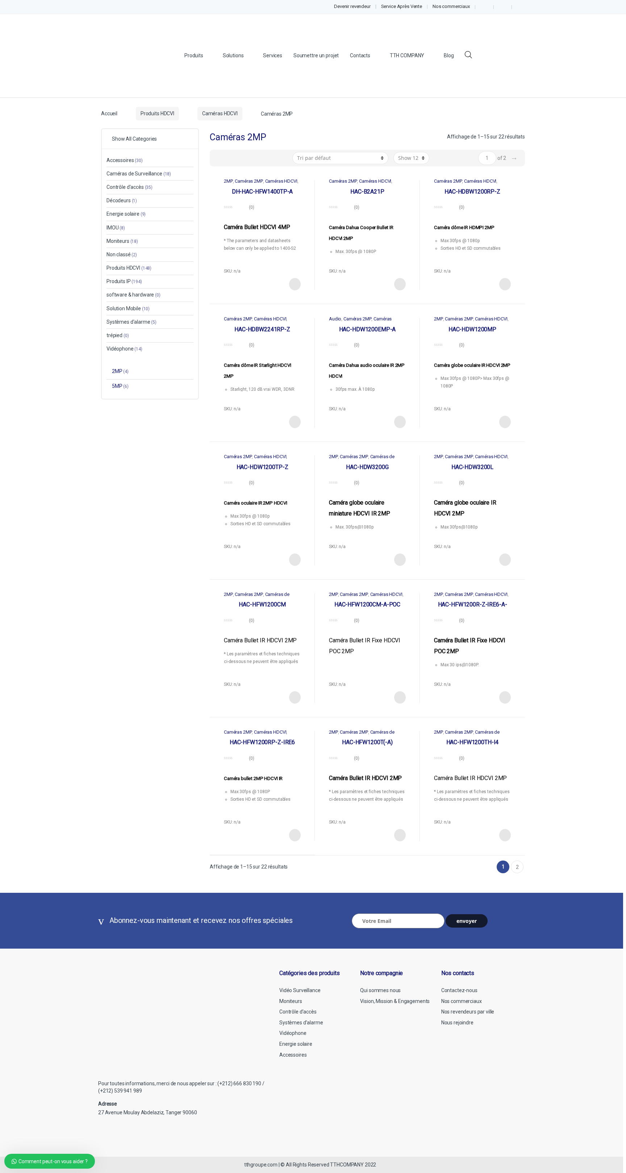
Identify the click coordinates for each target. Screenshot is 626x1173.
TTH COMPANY (407, 55)
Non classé (122, 254)
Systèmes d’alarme (301, 1022)
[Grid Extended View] (219, 158)
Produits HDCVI (157, 113)
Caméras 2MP (249, 181)
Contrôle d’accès (298, 1012)
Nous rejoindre (457, 1022)
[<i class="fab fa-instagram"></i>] (521, 6)
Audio (335, 319)
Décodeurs (122, 200)
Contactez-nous (459, 990)
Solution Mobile (128, 308)
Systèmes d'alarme (131, 322)
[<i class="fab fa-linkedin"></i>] (502, 6)
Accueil (109, 113)
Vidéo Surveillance (299, 990)
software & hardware (133, 295)
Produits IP (124, 281)
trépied (118, 335)
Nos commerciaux (451, 6)
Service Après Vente (401, 6)
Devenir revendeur (352, 6)
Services (272, 55)
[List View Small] (251, 158)
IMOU (116, 228)
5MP (120, 386)
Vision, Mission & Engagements (395, 1001)
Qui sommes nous (380, 990)
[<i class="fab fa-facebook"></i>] (484, 6)
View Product (294, 284)
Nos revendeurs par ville (467, 1012)
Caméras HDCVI (220, 113)
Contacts (360, 55)
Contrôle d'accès (130, 187)
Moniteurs (122, 241)
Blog (449, 55)
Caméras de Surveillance (139, 174)
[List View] (240, 158)
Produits (193, 55)
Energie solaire (126, 214)
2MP (228, 181)
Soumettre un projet (316, 55)
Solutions (233, 55)
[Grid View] (230, 158)
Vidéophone (124, 349)
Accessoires (125, 160)
